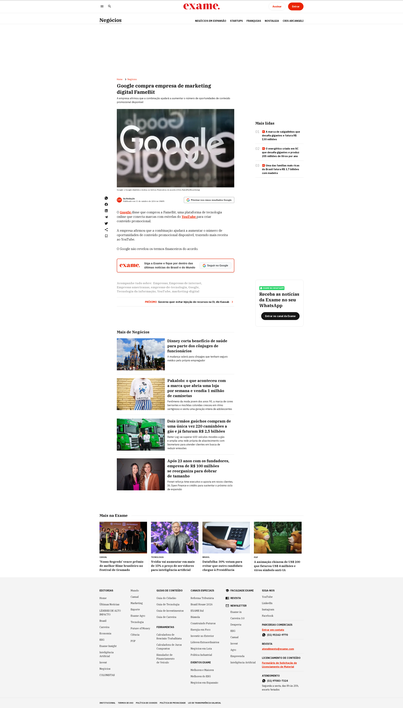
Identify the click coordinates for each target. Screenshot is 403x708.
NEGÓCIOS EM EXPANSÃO (210, 20)
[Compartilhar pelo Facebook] (106, 204)
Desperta (235, 624)
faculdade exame (242, 590)
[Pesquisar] (109, 6)
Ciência (135, 634)
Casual (135, 596)
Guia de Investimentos (170, 610)
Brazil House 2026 (202, 604)
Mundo (135, 590)
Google (193, 287)
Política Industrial (201, 654)
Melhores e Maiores (202, 670)
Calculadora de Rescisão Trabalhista (169, 636)
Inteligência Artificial (106, 654)
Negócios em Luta (201, 648)
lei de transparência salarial (204, 703)
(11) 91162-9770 (277, 634)
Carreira (104, 627)
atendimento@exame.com (278, 648)
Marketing (137, 603)
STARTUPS (236, 20)
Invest (103, 662)
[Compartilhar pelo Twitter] (106, 223)
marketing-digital (185, 291)
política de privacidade (173, 703)
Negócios (110, 20)
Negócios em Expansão (204, 682)
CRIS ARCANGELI (293, 20)
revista (235, 598)
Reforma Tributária (202, 598)
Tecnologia (137, 622)
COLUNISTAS (107, 675)
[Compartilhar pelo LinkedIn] (106, 211)
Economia (105, 633)
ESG (101, 639)
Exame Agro (138, 615)
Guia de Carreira (166, 617)
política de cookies (146, 703)
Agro (233, 649)
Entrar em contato (273, 629)
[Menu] (102, 6)
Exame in (236, 612)
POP (133, 641)
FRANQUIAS (254, 20)
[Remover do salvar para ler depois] (106, 236)
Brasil (102, 620)
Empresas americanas (133, 287)
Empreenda (237, 656)
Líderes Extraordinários (205, 642)
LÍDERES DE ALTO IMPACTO (110, 612)
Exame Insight (108, 646)
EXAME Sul (197, 610)
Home (119, 79)
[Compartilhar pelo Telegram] (106, 217)
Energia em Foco (200, 629)
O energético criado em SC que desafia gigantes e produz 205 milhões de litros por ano (280, 152)
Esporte (135, 609)
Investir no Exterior (202, 635)
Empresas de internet (185, 283)
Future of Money (140, 628)
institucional (107, 703)
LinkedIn (267, 603)
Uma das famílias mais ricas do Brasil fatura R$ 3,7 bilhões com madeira (280, 169)
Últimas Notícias (109, 604)
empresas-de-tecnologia (169, 287)
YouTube (163, 291)
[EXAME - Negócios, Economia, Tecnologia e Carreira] (201, 6)
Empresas (160, 283)
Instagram (268, 609)
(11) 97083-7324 (277, 680)
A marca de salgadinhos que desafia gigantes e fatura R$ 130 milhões (281, 135)
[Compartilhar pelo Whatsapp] (106, 198)
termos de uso (125, 703)
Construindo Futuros (203, 623)
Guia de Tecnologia (167, 604)
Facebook (267, 615)
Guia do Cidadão (166, 598)
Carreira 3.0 (237, 618)
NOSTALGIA (272, 20)
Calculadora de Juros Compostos (169, 646)
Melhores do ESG (201, 676)
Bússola (195, 617)
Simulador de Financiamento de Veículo (165, 658)
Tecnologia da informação (136, 291)
